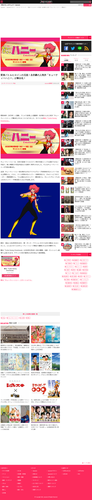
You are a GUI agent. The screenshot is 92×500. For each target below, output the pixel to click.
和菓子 (19, 483)
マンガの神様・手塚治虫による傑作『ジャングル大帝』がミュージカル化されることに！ (15, 401)
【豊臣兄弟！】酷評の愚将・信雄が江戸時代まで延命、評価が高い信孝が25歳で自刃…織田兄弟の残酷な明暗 (83, 113)
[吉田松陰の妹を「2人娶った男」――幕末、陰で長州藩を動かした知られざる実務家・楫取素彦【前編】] (67, 200)
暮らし (4, 490)
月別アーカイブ (52, 483)
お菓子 (68, 270)
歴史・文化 (20, 490)
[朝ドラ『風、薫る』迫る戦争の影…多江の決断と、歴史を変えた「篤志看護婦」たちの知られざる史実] (67, 77)
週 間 (76, 59)
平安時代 (69, 263)
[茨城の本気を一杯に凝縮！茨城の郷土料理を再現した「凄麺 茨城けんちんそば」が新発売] (67, 247)
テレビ (69, 273)
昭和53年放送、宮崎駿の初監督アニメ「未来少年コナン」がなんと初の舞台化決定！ (45, 374)
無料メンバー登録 (52, 480)
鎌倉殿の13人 (76, 289)
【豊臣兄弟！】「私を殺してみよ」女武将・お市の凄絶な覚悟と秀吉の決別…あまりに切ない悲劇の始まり (83, 151)
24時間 (66, 59)
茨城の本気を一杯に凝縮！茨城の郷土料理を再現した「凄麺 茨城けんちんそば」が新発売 (83, 246)
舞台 (29, 318)
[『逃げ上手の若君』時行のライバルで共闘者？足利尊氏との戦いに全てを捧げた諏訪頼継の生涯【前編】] (67, 96)
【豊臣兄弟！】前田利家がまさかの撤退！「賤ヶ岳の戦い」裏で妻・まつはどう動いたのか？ (83, 161)
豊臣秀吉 (69, 283)
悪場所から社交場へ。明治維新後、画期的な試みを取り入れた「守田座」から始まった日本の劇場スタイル (15, 347)
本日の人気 (35, 486)
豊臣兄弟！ (76, 279)
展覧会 (77, 283)
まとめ (19, 471)
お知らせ (35, 474)
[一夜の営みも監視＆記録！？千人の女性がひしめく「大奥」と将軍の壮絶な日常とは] (67, 228)
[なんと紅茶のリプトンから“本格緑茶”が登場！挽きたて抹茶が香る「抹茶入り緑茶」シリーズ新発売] (67, 190)
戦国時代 (76, 260)
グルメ (4, 483)
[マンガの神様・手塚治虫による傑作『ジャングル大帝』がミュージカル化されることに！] (15, 389)
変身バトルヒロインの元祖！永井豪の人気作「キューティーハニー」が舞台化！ (47, 7)
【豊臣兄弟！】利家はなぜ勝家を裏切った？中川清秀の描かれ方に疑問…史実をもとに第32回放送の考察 (83, 123)
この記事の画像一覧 (31, 314)
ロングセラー (70, 266)
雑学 (86, 266)
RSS (86, 48)
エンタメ (20, 486)
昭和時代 (69, 286)
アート (4, 474)
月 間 (86, 59)
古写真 (4, 493)
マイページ (35, 480)
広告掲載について (37, 477)
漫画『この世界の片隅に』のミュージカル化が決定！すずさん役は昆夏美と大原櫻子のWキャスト (15, 375)
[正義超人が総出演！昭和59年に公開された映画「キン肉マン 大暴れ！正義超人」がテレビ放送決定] (15, 414)
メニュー (1, 2)
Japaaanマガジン (10, 7)
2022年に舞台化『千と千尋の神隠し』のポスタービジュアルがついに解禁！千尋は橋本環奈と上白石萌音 (45, 347)
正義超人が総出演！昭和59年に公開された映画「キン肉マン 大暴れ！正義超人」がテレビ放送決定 (14, 427)
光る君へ (77, 286)
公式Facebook (66, 48)
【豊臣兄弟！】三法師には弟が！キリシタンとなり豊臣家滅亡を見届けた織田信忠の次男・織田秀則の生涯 (83, 85)
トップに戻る (86, 463)
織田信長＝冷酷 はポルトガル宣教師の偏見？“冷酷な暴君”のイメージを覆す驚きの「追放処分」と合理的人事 (83, 218)
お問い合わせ (51, 477)
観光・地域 (5, 486)
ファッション (5, 477)
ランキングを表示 (76, 254)
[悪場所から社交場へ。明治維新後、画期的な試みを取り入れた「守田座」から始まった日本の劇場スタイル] (15, 335)
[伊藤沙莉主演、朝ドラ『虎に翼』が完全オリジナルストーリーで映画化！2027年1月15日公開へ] (67, 105)
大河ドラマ (85, 260)
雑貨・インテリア (7, 480)
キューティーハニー (30, 239)
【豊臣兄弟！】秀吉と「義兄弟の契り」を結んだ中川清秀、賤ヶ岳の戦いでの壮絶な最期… (83, 180)
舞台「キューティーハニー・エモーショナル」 (17, 280)
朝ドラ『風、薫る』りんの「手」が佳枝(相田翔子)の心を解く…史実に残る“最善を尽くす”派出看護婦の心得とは (83, 238)
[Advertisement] (30, 23)
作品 (14, 83)
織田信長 (84, 273)
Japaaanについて (52, 474)
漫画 (80, 270)
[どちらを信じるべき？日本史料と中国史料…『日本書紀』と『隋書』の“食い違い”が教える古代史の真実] (67, 209)
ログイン (80, 5)
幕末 (74, 270)
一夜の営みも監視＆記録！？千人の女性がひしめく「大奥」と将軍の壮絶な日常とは (83, 226)
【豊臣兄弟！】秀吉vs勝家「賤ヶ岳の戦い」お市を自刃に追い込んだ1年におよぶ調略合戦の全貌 (83, 66)
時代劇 (86, 270)
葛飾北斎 (85, 286)
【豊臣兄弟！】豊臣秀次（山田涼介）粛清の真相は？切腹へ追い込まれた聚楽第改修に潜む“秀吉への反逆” (83, 142)
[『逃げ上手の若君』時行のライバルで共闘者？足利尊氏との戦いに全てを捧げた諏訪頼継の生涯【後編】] (67, 134)
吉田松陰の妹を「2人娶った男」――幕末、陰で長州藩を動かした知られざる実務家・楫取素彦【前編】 (83, 199)
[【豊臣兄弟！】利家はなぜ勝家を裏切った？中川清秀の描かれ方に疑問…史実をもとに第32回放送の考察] (67, 124)
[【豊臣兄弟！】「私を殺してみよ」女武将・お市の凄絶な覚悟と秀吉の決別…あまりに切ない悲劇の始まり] (67, 153)
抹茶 (81, 276)
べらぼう (76, 273)
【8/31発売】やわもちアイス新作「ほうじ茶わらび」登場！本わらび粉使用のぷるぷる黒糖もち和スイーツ (83, 170)
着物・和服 (20, 477)
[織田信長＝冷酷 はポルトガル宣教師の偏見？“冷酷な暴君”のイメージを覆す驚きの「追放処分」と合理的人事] (67, 219)
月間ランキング (37, 490)
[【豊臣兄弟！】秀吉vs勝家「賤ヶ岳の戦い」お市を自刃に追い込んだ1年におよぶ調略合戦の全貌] (67, 67)
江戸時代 (68, 260)
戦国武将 (84, 263)
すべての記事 (5, 471)
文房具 (68, 279)
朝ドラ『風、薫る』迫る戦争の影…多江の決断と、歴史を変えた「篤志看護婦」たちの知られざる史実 (83, 76)
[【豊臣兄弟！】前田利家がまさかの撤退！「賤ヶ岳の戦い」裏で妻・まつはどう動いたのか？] (67, 162)
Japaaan (46, 1)
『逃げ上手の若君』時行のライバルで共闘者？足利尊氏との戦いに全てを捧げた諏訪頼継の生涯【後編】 (83, 132)
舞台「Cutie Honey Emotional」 (10, 269)
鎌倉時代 (84, 283)
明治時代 (66, 276)
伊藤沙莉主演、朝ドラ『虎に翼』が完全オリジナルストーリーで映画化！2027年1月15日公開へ (83, 104)
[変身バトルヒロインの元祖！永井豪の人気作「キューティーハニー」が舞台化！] (30, 55)
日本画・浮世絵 (22, 474)
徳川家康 (74, 276)
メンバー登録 (87, 5)
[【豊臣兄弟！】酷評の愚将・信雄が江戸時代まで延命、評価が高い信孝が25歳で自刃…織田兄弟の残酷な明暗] (67, 115)
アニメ (77, 263)
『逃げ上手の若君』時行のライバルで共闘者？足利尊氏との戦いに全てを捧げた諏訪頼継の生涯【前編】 (83, 95)
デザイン (87, 276)
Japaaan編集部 (49, 83)
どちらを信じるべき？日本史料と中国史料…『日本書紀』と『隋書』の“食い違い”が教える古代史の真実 (83, 208)
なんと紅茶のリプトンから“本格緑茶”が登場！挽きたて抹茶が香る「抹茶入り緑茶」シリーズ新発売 (83, 189)
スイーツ (79, 266)
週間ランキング (52, 486)
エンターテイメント (21, 7)
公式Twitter (73, 48)
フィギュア (85, 279)
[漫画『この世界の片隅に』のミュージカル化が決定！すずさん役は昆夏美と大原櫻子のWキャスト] (15, 362)
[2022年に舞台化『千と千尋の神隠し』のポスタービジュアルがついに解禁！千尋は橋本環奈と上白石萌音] (45, 335)
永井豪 (22, 318)
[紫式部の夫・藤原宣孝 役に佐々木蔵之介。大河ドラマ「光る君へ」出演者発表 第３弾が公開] (45, 414)
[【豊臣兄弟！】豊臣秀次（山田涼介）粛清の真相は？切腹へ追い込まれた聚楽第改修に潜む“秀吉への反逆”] (67, 143)
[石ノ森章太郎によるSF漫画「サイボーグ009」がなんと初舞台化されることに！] (45, 389)
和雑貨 (19, 480)
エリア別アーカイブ (38, 483)
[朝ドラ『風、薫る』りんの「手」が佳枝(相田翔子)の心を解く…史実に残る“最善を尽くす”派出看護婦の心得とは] (67, 238)
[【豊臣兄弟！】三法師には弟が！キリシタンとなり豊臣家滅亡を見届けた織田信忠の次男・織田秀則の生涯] (67, 86)
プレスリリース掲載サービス (76, 38)
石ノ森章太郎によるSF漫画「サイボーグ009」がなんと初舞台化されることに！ (44, 401)
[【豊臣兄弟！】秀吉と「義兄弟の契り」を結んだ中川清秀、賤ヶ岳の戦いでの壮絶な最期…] (67, 181)
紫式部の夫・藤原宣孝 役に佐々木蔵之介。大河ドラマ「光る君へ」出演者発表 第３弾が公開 (45, 427)
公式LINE (79, 48)
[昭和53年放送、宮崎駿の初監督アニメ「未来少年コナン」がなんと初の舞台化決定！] (45, 362)
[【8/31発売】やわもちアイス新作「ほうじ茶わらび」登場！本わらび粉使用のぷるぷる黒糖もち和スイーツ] (67, 171)
